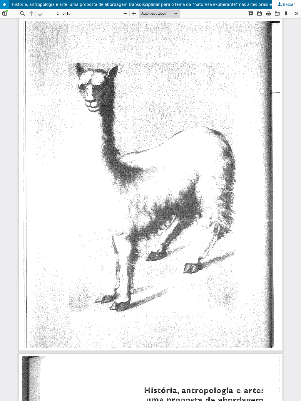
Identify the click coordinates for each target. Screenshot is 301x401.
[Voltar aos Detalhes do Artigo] (4, 4)
